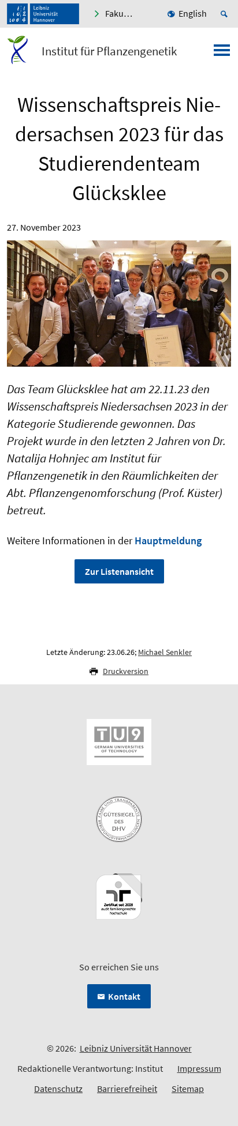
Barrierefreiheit (127, 1088)
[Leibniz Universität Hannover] (43, 13)
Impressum (199, 1068)
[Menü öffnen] (222, 53)
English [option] (192, 13)
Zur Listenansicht (119, 571)
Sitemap (188, 1088)
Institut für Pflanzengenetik (109, 51)
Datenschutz (58, 1088)
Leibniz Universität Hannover (136, 1048)
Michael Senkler (165, 652)
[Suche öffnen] (226, 13)
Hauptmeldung (168, 540)
